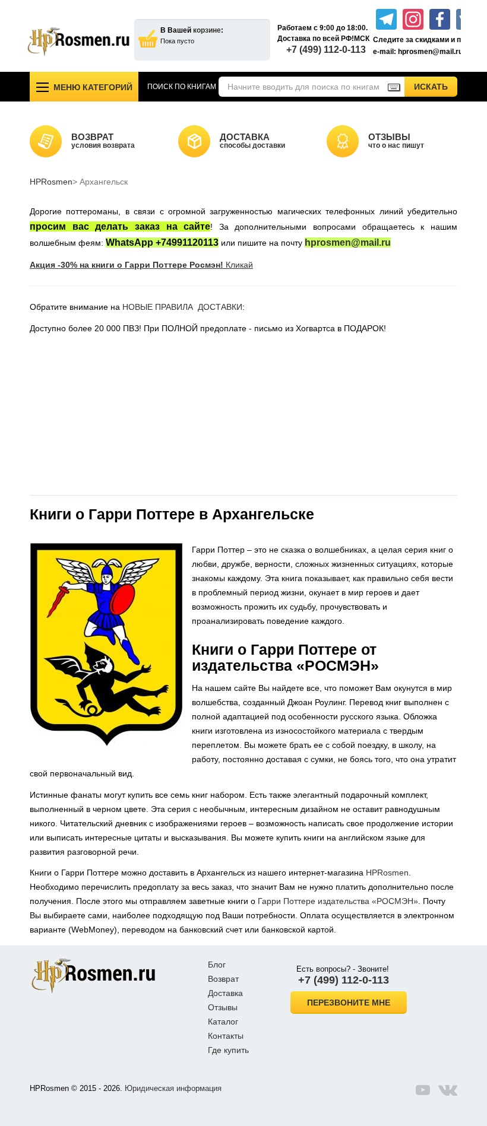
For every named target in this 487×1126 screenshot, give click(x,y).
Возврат (223, 979)
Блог (217, 964)
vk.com (447, 1090)
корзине (207, 30)
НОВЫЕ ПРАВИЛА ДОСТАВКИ (182, 307)
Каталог (223, 1021)
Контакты (226, 1036)
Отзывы (223, 1007)
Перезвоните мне (348, 1002)
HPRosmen (51, 181)
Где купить (228, 1050)
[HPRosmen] (78, 41)
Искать (435, 86)
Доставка (225, 993)
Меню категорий (92, 87)
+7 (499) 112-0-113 (326, 50)
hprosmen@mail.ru (348, 242)
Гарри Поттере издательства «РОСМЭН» (338, 901)
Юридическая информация (173, 1088)
